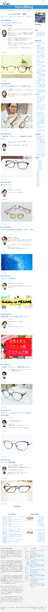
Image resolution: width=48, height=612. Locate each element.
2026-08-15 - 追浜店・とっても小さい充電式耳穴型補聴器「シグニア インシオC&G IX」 (41, 86)
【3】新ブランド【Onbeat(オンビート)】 (40, 102)
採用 (26, 578)
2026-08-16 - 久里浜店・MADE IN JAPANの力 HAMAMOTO (41, 71)
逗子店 (2, 227)
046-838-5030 (34, 582)
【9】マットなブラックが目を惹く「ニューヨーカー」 (41, 127)
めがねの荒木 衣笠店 (41, 33)
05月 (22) (40, 164)
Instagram (34, 557)
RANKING (37, 94)
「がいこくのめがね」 (9, 278)
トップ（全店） (40, 26)
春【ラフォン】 (6, 185)
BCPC (38, 136)
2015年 (38, 184)
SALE (38, 137)
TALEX (40, 137)
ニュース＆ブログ (9, 9)
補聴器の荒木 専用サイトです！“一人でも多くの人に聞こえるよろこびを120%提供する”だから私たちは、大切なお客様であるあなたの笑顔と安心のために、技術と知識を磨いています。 (41, 536)
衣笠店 (2, 20)
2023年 (38, 173)
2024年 (38, 172)
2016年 (38, 183)
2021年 (38, 176)
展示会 (42, 154)
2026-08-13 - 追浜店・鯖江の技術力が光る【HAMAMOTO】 (41, 91)
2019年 (38, 179)
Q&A (26, 567)
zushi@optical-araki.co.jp (37, 574)
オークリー (41, 143)
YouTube (42, 556)
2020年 (38, 177)
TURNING (38, 138)
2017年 (38, 182)
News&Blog (12, 514)
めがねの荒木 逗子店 (41, 34)
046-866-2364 (34, 553)
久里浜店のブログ (30, 16)
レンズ (26, 556)
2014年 (38, 186)
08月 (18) (40, 161)
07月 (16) (40, 162)
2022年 (38, 175)
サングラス (40, 148)
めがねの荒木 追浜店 (41, 32)
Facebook (34, 556)
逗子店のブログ (21, 16)
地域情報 (38, 154)
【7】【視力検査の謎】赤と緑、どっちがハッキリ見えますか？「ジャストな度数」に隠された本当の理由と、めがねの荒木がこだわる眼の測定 (41, 118)
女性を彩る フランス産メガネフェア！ (14, 317)
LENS (44, 136)
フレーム (41, 151)
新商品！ (43, 156)
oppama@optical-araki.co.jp (37, 554)
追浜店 (2, 134)
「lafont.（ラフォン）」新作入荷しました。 (16, 367)
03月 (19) (40, 167)
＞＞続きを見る (4, 52)
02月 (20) (40, 168)
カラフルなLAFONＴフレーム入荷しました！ (17, 86)
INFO (41, 136)
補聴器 (26, 557)
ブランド (26, 554)
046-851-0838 (34, 563)
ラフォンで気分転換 (8, 462)
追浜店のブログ (4, 16)
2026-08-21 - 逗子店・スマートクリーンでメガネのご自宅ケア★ (41, 54)
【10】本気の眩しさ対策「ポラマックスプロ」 (41, 131)
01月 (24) (40, 169)
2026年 (38, 159)
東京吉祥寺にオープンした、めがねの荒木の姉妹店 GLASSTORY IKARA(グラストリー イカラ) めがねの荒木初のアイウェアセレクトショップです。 (41, 521)
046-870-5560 (34, 572)
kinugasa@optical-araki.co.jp (38, 564)
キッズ (42, 144)
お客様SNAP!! (41, 141)
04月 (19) (40, 165)
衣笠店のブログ (12, 16)
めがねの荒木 (8, 2)
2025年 (38, 171)
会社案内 (26, 577)
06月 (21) (40, 163)
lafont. (42, 138)
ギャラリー (27, 571)
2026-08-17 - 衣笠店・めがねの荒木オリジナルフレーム (41, 62)
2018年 (38, 180)
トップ (3, 9)
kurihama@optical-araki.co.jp (38, 583)
